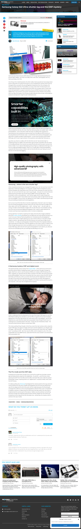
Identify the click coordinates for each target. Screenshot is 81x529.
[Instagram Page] (73, 500)
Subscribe (74, 2)
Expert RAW (32, 268)
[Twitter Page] (70, 500)
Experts (62, 2)
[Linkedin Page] (75, 500)
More (67, 2)
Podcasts (51, 2)
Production (34, 2)
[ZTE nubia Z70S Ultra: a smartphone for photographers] (31, 471)
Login (51, 410)
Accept (65, 525)
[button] (78, 519)
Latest (23, 2)
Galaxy (18, 402)
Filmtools (43, 509)
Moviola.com (44, 514)
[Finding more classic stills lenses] (59, 41)
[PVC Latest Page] (75, 46)
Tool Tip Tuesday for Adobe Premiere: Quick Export (68, 66)
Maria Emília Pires (17, 432)
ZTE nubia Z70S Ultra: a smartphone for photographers (29, 481)
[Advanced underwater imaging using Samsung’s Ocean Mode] (12, 471)
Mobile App (24, 511)
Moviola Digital (44, 516)
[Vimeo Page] (78, 500)
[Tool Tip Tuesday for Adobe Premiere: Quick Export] (59, 65)
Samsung (22, 384)
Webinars (24, 516)
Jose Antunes (15, 41)
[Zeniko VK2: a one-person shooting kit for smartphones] (69, 471)
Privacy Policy (38, 526)
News (27, 2)
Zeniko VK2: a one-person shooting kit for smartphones (69, 480)
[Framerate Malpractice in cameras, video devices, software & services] (59, 60)
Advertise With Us (26, 509)
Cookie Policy (45, 526)
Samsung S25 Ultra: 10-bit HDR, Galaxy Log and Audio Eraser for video (49, 481)
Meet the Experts (25, 514)
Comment (50, 41)
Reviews (57, 2)
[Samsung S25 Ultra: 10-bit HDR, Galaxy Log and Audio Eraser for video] (50, 471)
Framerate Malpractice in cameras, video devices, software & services (68, 61)
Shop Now (23, 26)
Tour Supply (44, 513)
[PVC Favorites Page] (75, 16)
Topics (23, 513)
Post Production (42, 2)
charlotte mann (16, 444)
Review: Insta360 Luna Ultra (68, 31)
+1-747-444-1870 (6, 509)
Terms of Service (31, 526)
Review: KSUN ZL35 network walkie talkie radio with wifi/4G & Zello (68, 37)
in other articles (17, 215)
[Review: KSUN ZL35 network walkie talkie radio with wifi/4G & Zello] (59, 35)
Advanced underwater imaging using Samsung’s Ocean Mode (10, 481)
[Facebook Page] (67, 500)
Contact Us (24, 518)
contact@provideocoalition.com (11, 511)
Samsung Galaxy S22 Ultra (27, 402)
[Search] (79, 2)
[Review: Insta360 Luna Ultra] (59, 30)
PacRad (43, 511)
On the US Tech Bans (67, 71)
